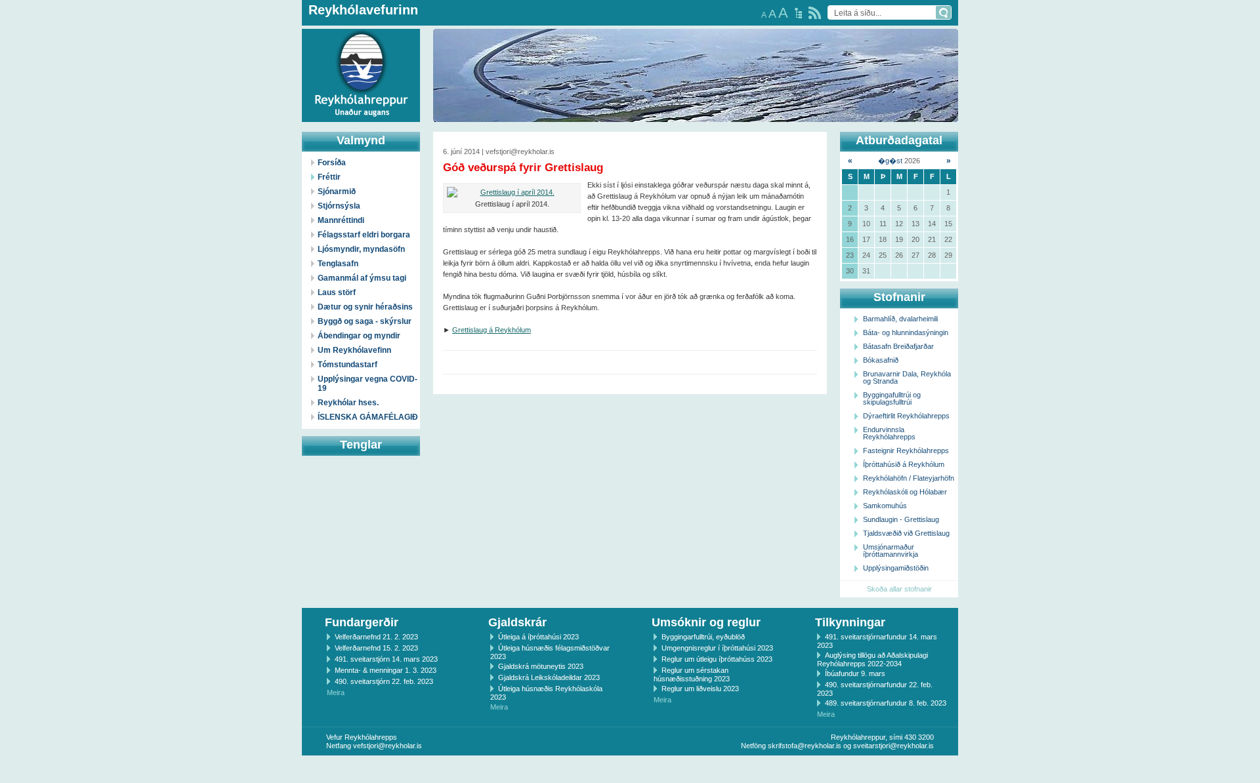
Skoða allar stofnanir (899, 589)
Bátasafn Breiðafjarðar (898, 346)
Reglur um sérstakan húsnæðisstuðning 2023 (692, 674)
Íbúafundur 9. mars (855, 673)
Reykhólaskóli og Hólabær (905, 492)
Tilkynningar (850, 622)
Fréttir (329, 177)
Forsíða (332, 162)
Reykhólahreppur (58, 65)
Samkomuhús (885, 506)
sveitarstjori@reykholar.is (893, 746)
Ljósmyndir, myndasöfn (361, 249)
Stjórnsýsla (339, 206)
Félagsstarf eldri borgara (364, 234)
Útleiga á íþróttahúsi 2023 (538, 637)
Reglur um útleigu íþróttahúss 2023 (717, 659)
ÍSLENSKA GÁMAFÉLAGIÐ (368, 417)
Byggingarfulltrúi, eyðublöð (703, 637)
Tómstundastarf (347, 364)
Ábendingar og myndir (359, 335)
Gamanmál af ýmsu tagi (362, 278)
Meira (336, 692)
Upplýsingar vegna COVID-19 (367, 383)
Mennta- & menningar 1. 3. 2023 (385, 670)
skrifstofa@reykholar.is (804, 746)
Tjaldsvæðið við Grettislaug (906, 533)
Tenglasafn (338, 263)
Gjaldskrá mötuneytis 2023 (540, 666)
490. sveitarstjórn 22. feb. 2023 (384, 681)
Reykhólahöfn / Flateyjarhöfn (908, 478)
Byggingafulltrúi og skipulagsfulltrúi (892, 398)
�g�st (890, 161)
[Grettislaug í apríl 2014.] (512, 192)
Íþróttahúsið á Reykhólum (903, 464)
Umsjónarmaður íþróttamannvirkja (890, 550)
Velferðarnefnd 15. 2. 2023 (376, 648)
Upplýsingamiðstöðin (896, 568)
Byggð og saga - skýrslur (364, 321)
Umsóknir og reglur (706, 622)
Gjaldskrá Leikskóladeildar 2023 (549, 677)
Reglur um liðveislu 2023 (700, 689)
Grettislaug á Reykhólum (491, 330)
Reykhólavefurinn (363, 10)
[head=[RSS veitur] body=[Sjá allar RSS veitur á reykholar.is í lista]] (814, 13)
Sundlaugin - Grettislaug (901, 519)
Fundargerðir (361, 622)
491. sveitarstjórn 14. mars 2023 (386, 659)
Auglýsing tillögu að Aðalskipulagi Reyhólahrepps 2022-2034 (872, 659)
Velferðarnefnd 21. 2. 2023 (376, 637)
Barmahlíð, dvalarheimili (900, 319)
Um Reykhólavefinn (354, 350)
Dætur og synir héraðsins (365, 306)
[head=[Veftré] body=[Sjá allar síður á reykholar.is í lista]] (798, 13)
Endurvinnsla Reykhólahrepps (889, 433)
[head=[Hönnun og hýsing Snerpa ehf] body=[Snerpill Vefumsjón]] (630, 769)
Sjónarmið (337, 191)
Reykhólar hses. (348, 402)
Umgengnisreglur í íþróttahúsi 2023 (717, 648)
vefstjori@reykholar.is (387, 746)
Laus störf (337, 292)
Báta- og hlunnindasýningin (905, 332)
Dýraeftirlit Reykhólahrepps (906, 416)
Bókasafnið (880, 360)
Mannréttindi (341, 220)
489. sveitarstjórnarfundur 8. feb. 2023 (885, 703)
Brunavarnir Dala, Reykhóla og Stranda (907, 377)
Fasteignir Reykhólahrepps (906, 450)
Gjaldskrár (517, 622)
